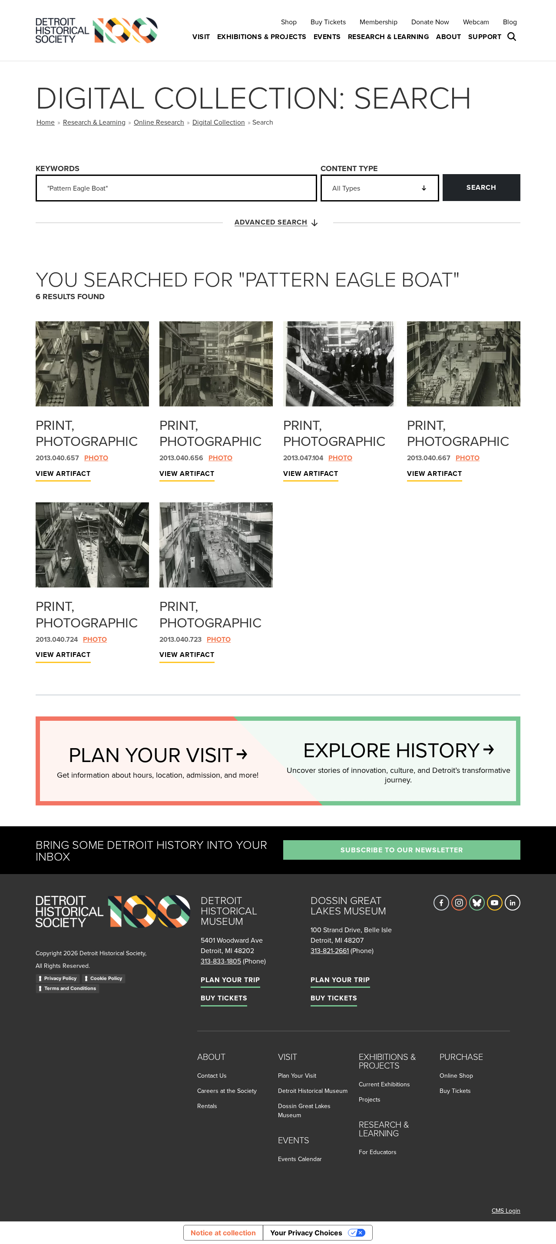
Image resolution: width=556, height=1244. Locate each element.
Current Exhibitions (384, 1084)
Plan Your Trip (230, 980)
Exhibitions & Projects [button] (262, 37)
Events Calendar (300, 1159)
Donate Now (430, 21)
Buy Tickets (328, 21)
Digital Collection (218, 122)
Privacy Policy (60, 978)
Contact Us (212, 1075)
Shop (289, 21)
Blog (510, 21)
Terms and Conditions (70, 988)
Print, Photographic (87, 433)
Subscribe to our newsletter (402, 850)
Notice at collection (223, 1232)
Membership (378, 21)
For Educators (378, 1152)
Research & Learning (94, 122)
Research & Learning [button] (389, 37)
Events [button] (327, 37)
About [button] (448, 37)
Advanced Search (271, 222)
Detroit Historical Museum (313, 1090)
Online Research (159, 122)
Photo (96, 458)
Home (45, 122)
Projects (370, 1099)
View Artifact (63, 473)
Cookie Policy (106, 978)
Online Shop (456, 1075)
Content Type (349, 168)
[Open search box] (512, 37)
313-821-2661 (330, 950)
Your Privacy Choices (306, 1232)
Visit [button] (201, 37)
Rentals (207, 1106)
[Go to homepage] (113, 920)
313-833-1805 (221, 961)
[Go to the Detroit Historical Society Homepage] (100, 31)
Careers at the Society (227, 1090)
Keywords (57, 168)
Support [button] (485, 37)
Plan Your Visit (297, 1075)
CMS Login (506, 1210)
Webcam (476, 21)
